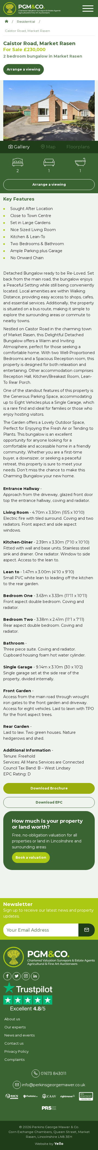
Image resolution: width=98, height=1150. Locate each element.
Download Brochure (49, 788)
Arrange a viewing (23, 69)
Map (50, 146)
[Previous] (73, 128)
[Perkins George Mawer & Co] (31, 8)
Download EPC (49, 802)
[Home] (8, 21)
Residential (26, 21)
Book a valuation (31, 857)
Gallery (21, 146)
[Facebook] (7, 976)
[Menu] (88, 8)
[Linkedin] (35, 976)
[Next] (86, 128)
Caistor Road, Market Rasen (27, 31)
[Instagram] (26, 976)
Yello (58, 1144)
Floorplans (78, 146)
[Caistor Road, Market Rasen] (49, 109)
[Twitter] (17, 976)
